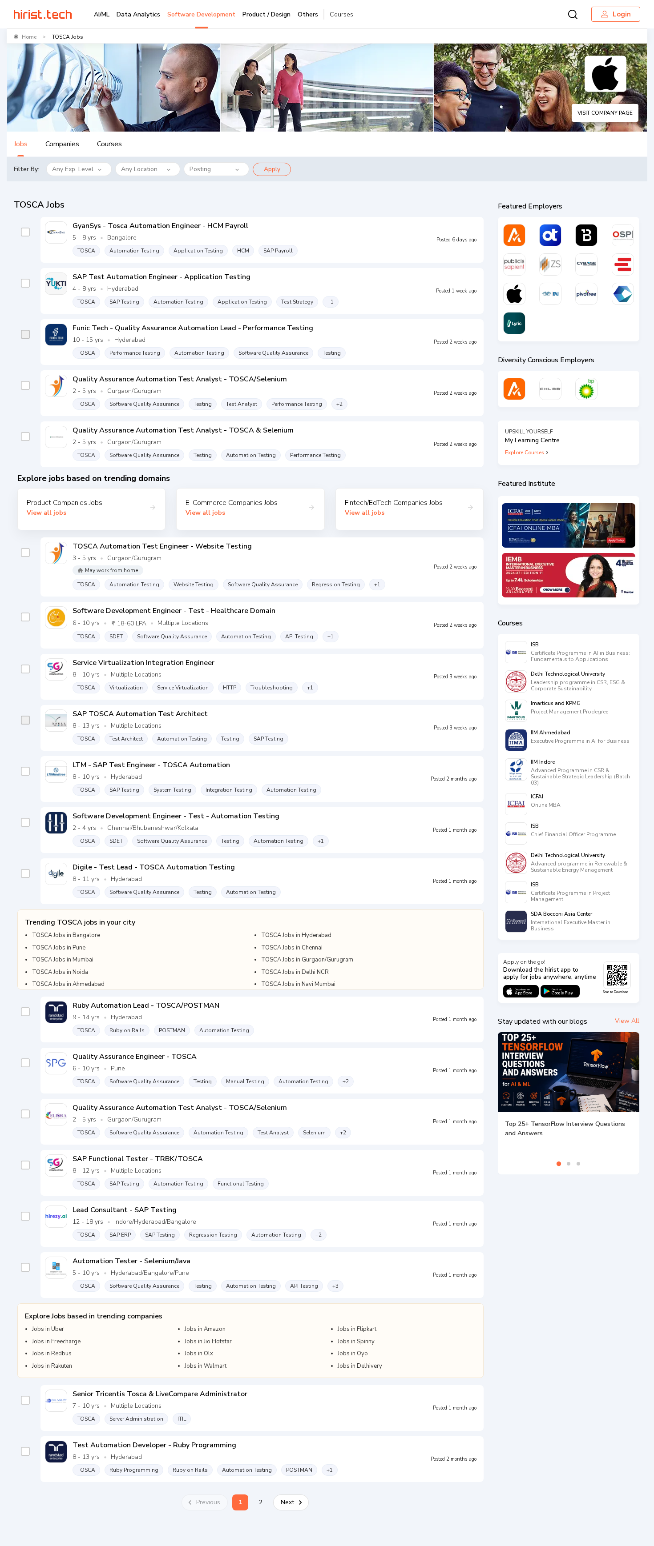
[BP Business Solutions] (586, 389)
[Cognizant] (623, 294)
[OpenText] (550, 235)
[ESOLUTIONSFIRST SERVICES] (623, 264)
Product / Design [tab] (266, 14)
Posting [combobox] (200, 169)
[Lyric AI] (514, 323)
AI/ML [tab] (101, 14)
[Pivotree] (586, 294)
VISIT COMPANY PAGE (605, 112)
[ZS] (550, 264)
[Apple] (514, 294)
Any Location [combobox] (139, 169)
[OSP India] (623, 235)
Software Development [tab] (201, 14)
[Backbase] (586, 235)
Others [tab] (308, 14)
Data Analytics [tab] (138, 14)
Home (29, 36)
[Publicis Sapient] (514, 264)
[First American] (550, 294)
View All (627, 1021)
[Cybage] (586, 264)
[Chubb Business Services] (550, 389)
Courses (341, 14)
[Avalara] (514, 235)
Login (622, 14)
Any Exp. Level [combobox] (72, 169)
